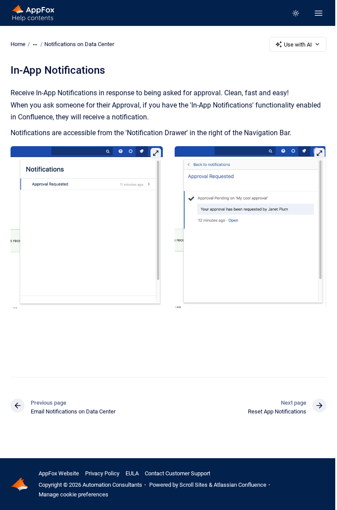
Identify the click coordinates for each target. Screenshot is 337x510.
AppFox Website (59, 473)
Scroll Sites (193, 484)
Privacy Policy (102, 473)
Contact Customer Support (177, 473)
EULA (132, 473)
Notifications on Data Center (79, 44)
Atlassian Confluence (240, 484)
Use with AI (298, 44)
